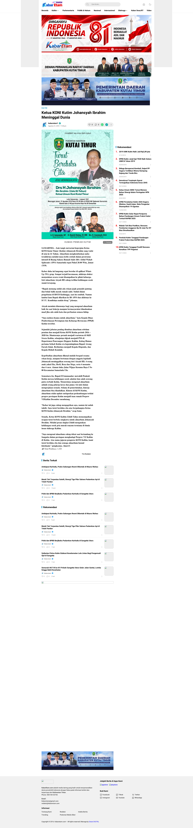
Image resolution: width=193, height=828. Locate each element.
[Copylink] (106, 124)
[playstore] (113, 785)
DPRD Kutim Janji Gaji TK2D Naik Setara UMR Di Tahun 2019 (135, 160)
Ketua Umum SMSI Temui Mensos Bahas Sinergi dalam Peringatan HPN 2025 (134, 192)
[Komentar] (95, 124)
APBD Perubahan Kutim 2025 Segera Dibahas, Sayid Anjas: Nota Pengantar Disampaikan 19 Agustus (134, 204)
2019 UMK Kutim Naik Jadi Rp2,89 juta (134, 152)
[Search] (87, 4)
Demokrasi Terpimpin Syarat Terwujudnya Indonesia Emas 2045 (133, 181)
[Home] (144, 4)
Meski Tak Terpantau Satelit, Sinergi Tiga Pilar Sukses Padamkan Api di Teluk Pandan (71, 480)
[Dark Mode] (150, 4)
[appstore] (104, 785)
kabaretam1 (53, 123)
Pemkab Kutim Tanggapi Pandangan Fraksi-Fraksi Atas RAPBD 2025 (133, 239)
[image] (109, 470)
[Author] (44, 124)
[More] (111, 124)
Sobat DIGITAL (94, 822)
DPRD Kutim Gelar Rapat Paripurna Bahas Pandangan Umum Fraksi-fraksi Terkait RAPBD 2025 (134, 216)
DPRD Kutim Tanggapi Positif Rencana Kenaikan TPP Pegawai (134, 248)
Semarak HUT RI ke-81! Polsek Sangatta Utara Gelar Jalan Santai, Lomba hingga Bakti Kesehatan (71, 569)
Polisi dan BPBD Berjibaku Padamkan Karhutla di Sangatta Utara (67, 494)
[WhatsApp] (102, 124)
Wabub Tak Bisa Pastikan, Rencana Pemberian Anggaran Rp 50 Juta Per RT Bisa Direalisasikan (135, 228)
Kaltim (44, 108)
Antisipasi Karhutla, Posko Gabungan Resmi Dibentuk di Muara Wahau (70, 467)
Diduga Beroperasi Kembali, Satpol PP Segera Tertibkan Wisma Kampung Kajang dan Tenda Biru (134, 170)
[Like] (89, 124)
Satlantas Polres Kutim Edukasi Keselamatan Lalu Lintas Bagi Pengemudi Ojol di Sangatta (71, 554)
